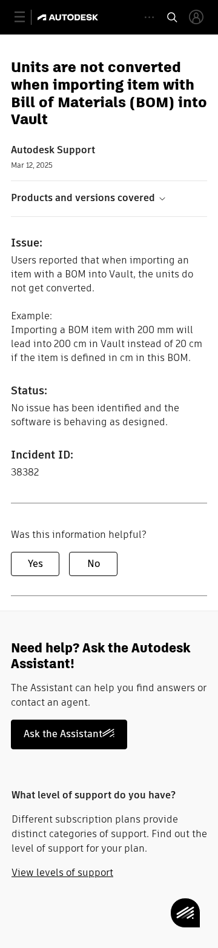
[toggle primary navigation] (26, 17)
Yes (35, 564)
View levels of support (62, 873)
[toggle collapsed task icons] (149, 17)
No (93, 564)
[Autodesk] (69, 17)
